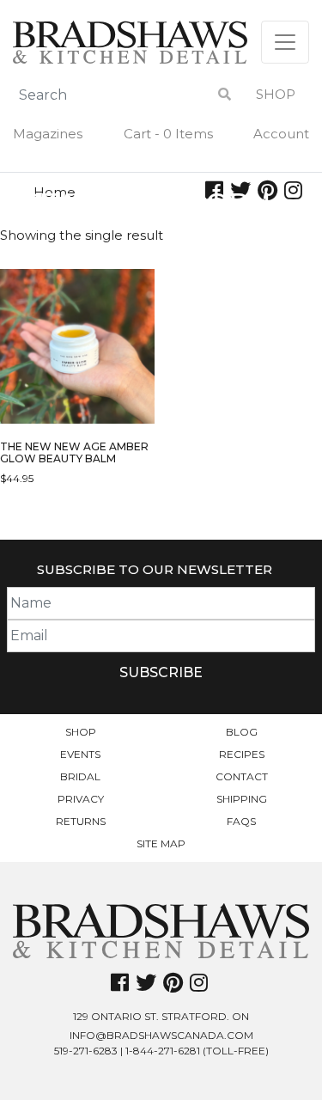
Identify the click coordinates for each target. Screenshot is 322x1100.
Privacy (81, 798)
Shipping (241, 798)
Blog (242, 731)
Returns (81, 821)
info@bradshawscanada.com (161, 1035)
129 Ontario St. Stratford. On (161, 1016)
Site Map (161, 843)
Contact (242, 776)
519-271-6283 (86, 1050)
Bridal (80, 776)
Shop (275, 94)
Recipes (241, 754)
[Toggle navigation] (285, 42)
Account (281, 133)
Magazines (47, 133)
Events (80, 754)
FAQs (241, 821)
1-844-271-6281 (162, 1050)
